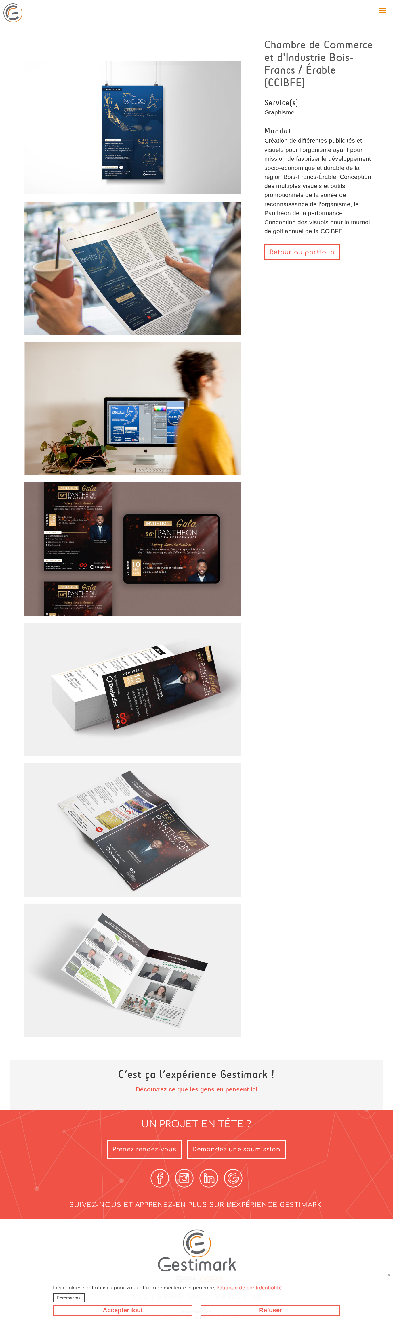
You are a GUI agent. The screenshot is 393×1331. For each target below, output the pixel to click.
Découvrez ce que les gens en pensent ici (196, 1089)
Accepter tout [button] (123, 1310)
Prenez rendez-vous (144, 1149)
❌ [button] (389, 1275)
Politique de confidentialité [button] (249, 1287)
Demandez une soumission (236, 1149)
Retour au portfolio (302, 252)
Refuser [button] (270, 1310)
